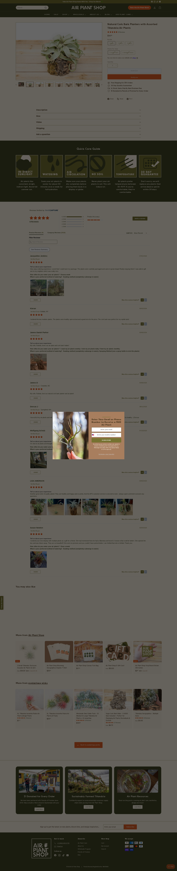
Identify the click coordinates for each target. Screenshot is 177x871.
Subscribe (106, 440)
